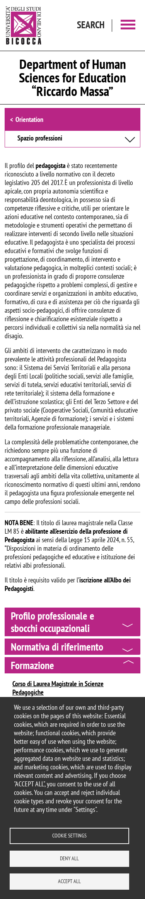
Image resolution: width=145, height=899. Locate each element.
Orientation (29, 119)
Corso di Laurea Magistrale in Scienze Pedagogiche (58, 688)
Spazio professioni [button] (39, 138)
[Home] (24, 25)
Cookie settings (69, 835)
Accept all (69, 881)
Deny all (69, 858)
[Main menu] (128, 25)
